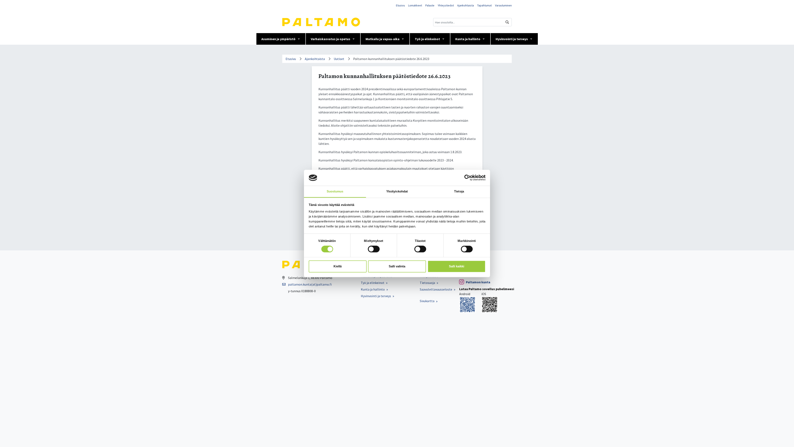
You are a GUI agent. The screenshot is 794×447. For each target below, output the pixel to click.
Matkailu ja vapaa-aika (382, 39)
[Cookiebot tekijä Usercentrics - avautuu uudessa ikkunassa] (467, 178)
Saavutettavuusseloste (436, 289)
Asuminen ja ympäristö (278, 39)
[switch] (374, 249)
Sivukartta (427, 301)
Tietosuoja (427, 283)
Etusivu (400, 5)
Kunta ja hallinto (467, 39)
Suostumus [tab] (335, 191)
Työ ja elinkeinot (427, 39)
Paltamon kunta (478, 282)
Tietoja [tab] (459, 191)
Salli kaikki (456, 266)
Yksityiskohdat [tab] (397, 191)
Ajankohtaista (465, 5)
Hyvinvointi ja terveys (512, 39)
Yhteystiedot (446, 5)
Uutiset (339, 59)
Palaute (429, 5)
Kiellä (338, 266)
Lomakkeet (415, 5)
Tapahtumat (484, 5)
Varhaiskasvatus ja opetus (330, 39)
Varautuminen (503, 5)
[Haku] (507, 22)
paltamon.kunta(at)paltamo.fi (310, 284)
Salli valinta (397, 266)
